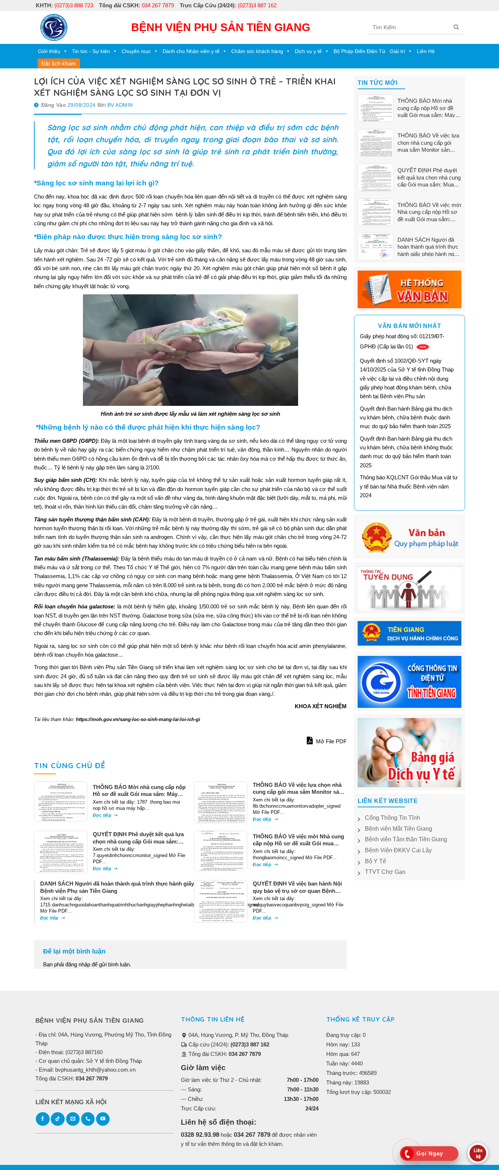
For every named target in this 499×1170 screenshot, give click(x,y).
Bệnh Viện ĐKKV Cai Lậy (398, 850)
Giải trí (397, 51)
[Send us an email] (73, 1119)
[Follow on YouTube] (103, 1119)
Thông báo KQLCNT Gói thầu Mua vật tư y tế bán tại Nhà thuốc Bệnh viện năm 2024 (409, 486)
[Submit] (457, 27)
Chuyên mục (136, 51)
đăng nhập (77, 964)
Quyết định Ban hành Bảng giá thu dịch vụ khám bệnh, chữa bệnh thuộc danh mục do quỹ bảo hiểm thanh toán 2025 (406, 417)
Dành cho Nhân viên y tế (191, 51)
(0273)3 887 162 (228, 5)
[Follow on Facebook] (43, 1119)
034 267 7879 (136, 5)
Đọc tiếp (102, 815)
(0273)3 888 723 (64, 5)
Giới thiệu (49, 51)
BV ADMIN (120, 105)
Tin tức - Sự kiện (91, 51)
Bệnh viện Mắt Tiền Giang (398, 829)
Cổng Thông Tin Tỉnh (392, 818)
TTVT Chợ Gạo (385, 872)
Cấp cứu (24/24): (228, 1044)
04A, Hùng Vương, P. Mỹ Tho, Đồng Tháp (237, 1035)
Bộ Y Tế (375, 861)
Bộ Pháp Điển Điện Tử (359, 51)
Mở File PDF (331, 741)
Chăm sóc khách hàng (257, 51)
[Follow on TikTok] (58, 1119)
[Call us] (88, 1119)
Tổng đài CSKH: (224, 1054)
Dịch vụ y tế (308, 51)
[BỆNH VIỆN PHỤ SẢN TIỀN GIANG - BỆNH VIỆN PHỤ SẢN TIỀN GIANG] (54, 27)
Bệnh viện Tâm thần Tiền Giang (406, 839)
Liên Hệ (426, 51)
